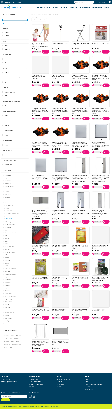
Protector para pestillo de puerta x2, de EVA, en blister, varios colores (60, 279)
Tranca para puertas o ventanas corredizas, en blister (40, 310)
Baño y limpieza (9, 222)
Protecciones (9, 218)
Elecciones (7, 260)
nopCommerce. (45, 406)
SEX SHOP (7, 238)
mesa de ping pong (17, 344)
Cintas (7, 208)
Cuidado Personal (9, 186)
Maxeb (6, 45)
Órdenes (59, 382)
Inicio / (33, 14)
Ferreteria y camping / (41, 14)
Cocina (6, 241)
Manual (7, 125)
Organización (8, 301)
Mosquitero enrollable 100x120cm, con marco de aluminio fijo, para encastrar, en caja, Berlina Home (80, 144)
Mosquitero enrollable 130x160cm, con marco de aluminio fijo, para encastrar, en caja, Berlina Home (40, 178)
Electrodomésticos (10, 224)
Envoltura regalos (9, 246)
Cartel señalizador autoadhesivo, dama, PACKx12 (58, 77)
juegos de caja (8, 338)
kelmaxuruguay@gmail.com (9, 382)
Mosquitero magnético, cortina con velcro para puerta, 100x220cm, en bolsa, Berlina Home (60, 213)
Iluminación (8, 216)
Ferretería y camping (10, 296)
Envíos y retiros (33, 379)
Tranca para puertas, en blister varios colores (99, 310)
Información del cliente (63, 379)
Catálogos (7, 321)
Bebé (6, 244)
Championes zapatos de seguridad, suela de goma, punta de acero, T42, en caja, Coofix (60, 111)
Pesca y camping (10, 210)
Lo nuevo (87, 387)
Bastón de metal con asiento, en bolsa (80, 44)
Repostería (8, 277)
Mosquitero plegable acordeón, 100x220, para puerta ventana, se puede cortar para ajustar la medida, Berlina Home (100, 213)
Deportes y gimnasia (10, 299)
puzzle (6, 347)
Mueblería (7, 271)
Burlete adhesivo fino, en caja (100, 43)
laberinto (6, 341)
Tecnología (8, 227)
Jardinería (7, 307)
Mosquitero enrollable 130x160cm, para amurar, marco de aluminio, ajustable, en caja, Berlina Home (60, 178)
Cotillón (7, 200)
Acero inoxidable (10, 92)
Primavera (7, 290)
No (5, 59)
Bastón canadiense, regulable (60, 43)
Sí (5, 62)
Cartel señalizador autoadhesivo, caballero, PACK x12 (39, 77)
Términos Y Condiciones (36, 384)
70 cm (6, 155)
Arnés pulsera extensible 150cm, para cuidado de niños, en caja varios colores (40, 45)
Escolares (7, 285)
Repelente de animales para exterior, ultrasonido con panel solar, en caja (100, 279)
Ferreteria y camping (10, 203)
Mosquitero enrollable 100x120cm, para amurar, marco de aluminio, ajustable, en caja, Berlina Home (100, 144)
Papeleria (7, 178)
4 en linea (6, 335)
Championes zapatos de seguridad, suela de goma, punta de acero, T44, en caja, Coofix (100, 111)
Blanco (7, 72)
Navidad (7, 257)
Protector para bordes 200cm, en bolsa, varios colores (60, 246)
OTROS (7, 235)
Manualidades (9, 310)
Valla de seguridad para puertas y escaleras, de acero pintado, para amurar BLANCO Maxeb (40, 343)
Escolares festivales (10, 274)
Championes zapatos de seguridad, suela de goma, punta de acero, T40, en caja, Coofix (100, 77)
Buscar (91, 2)
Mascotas (7, 249)
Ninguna (7, 49)
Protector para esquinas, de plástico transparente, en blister (100, 247)
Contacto (87, 379)
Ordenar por (34, 17)
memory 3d (7, 344)
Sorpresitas (8, 282)
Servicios (7, 197)
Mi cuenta (102, 2)
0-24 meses (7, 115)
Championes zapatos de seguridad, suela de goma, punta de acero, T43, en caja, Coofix (80, 111)
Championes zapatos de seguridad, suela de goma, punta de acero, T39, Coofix (80, 77)
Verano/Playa (8, 293)
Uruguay (7, 263)
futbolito (18, 335)
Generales (8, 180)
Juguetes (7, 191)
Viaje (6, 288)
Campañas (8, 175)
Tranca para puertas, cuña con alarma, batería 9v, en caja (79, 311)
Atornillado (8, 165)
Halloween (8, 255)
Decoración (8, 183)
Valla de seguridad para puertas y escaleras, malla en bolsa (60, 343)
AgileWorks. (58, 406)
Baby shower (8, 318)
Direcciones (60, 384)
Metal (6, 95)
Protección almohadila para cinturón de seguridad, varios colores (40, 247)
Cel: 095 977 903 (5, 379)
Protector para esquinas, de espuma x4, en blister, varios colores (80, 247)
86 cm (6, 135)
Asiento (7, 36)
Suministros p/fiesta (10, 268)
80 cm (6, 145)
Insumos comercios (10, 312)
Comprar (45, 52)
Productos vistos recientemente (94, 384)
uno (11, 347)
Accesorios (8, 189)
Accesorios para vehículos (12, 213)
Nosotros (31, 387)
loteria (12, 341)
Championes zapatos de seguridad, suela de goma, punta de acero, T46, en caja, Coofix (60, 144)
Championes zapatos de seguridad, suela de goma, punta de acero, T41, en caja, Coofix (40, 111)
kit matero (16, 338)
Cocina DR (7, 230)
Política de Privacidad (35, 382)
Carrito (59, 387)
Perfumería (8, 194)
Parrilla (7, 315)
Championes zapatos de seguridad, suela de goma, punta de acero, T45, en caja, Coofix (40, 144)
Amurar (7, 32)
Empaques (8, 279)
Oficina (7, 304)
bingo (12, 335)
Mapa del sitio (89, 389)
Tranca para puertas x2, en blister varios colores (59, 310)
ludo (17, 341)
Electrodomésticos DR (10, 233)
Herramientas (9, 205)
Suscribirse (5, 400)
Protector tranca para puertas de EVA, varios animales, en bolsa (80, 279)
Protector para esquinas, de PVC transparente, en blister (40, 278)
